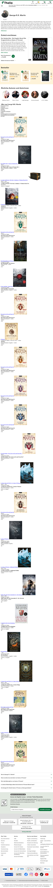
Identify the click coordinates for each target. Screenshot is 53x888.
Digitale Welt (43, 858)
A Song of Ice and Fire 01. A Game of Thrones (10, 483)
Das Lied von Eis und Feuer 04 (7, 232)
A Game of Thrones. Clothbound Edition (9, 567)
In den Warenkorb (13, 56)
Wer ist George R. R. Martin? (8, 774)
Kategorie (3, 108)
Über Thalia (3, 836)
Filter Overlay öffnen (5, 105)
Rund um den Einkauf (32, 836)
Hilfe (15, 838)
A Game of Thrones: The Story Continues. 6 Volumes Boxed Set (14, 180)
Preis (2, 110)
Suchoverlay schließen (32, 5)
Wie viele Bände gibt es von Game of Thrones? (12, 781)
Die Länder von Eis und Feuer (7, 707)
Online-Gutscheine (31, 844)
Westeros (3, 339)
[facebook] (26, 874)
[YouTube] (46, 874)
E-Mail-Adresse (14, 807)
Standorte (3, 847)
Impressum (3, 853)
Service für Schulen (18, 847)
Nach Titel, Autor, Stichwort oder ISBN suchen (18, 5)
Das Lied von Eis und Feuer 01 (7, 136)
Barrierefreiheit (4, 851)
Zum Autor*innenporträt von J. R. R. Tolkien (44, 96)
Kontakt (16, 840)
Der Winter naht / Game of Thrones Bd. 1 (9, 163)
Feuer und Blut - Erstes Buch (7, 286)
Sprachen (3, 109)
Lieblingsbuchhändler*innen (46, 844)
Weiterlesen (4, 30)
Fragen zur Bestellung (32, 838)
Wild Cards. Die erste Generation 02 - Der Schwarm (12, 594)
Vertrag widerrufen (26, 831)
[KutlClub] (18, 874)
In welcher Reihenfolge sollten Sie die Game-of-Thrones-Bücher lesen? (17, 784)
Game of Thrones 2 (5, 538)
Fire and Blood (4, 651)
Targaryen (3, 204)
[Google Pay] (30, 869)
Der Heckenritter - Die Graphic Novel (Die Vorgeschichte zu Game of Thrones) (40, 49)
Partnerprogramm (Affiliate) (44, 856)
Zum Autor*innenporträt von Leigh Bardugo (25, 96)
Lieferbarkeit (3, 111)
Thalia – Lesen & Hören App (45, 841)
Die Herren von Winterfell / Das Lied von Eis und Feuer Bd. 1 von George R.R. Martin (10, 76)
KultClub (42, 862)
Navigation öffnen (2, 6)
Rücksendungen (17, 844)
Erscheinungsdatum (4, 113)
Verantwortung (4, 849)
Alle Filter (3, 116)
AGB (2, 855)
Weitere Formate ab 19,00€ (7, 60)
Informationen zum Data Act (32, 855)
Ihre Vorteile (43, 836)
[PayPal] (47, 869)
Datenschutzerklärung (32, 853)
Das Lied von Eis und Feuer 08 (7, 424)
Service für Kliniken (18, 856)
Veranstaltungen (44, 860)
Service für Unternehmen (20, 851)
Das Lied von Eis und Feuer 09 (7, 761)
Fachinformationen (5, 844)
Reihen (2, 112)
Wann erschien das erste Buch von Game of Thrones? (13, 778)
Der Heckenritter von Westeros (7, 261)
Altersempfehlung (4, 115)
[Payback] (9, 874)
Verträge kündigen (31, 851)
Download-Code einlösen (33, 847)
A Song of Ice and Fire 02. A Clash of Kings (10, 681)
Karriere (3, 840)
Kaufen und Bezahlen (32, 840)
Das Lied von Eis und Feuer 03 (7, 395)
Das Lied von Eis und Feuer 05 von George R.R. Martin (30, 76)
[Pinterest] (36, 874)
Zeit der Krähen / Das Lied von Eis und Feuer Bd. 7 (11, 453)
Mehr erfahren (4, 52)
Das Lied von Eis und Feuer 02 (7, 314)
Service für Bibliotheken (19, 849)
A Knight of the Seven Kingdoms (8, 623)
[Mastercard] (11, 869)
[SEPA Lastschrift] (20, 869)
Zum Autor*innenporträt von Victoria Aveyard (35, 96)
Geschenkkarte (43, 849)
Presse (2, 842)
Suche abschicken (12, 6)
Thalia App (42, 838)
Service (16, 836)
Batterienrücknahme (19, 842)
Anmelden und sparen (45, 809)
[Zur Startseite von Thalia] (7, 2)
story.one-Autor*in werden (44, 847)
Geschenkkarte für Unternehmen (44, 852)
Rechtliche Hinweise (15, 804)
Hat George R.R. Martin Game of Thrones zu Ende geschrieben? (16, 788)
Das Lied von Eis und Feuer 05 (7, 367)
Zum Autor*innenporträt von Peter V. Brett (15, 96)
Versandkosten (46, 886)
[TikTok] (41, 874)
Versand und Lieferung (32, 842)
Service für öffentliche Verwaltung (19, 853)
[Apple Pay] (38, 869)
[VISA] (4, 869)
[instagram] (31, 874)
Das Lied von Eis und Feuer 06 (7, 512)
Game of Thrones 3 (5, 732)
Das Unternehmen (5, 838)
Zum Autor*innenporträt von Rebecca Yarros (6, 96)
